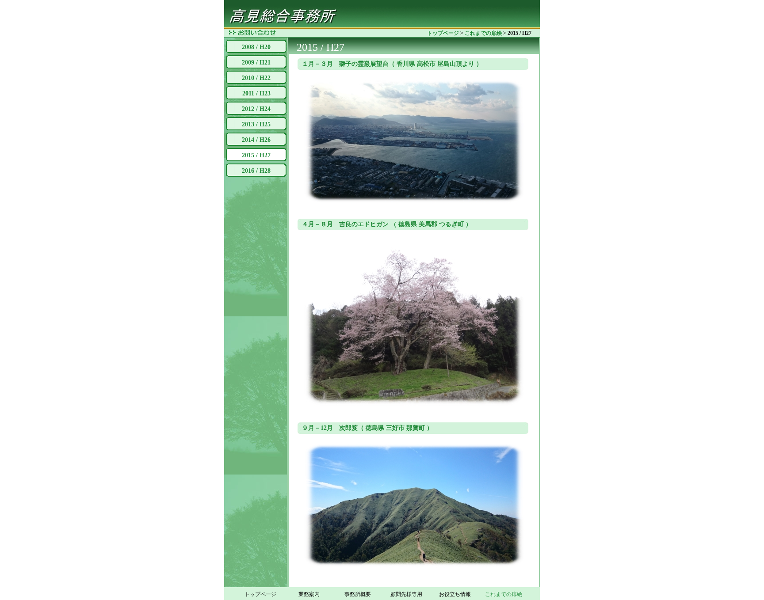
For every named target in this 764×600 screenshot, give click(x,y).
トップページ (443, 33)
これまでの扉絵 (483, 33)
